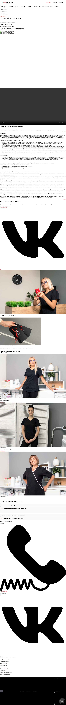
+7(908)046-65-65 (3, 207)
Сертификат (55, 2)
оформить (2, 350)
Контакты (61, 2)
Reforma (9, 2)
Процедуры (48, 2)
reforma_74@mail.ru (5, 668)
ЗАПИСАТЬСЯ (2, 16)
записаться (2, 402)
